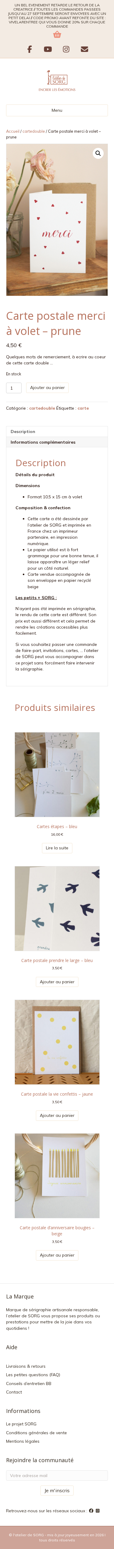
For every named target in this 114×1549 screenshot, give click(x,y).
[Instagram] (98, 1510)
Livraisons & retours (26, 1366)
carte (83, 408)
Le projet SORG (21, 1424)
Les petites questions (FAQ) (33, 1374)
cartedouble (33, 131)
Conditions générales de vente (36, 1432)
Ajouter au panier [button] (57, 981)
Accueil (12, 131)
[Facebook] (91, 1510)
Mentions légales (23, 1441)
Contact (14, 1392)
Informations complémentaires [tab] (43, 442)
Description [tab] (23, 431)
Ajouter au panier (47, 387)
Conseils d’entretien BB (28, 1383)
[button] (98, 153)
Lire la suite (57, 848)
